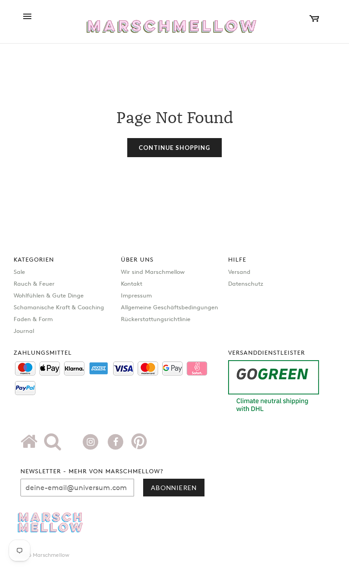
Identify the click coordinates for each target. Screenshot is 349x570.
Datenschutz (245, 283)
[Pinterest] (139, 444)
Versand (239, 271)
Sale (19, 271)
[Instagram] (91, 441)
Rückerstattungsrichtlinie (155, 318)
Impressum (136, 295)
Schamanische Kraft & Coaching (59, 307)
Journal (24, 330)
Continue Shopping (174, 147)
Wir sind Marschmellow (152, 271)
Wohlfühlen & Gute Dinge (49, 295)
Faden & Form (33, 318)
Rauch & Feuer (34, 283)
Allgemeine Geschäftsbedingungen (169, 307)
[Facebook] (116, 441)
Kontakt (131, 283)
